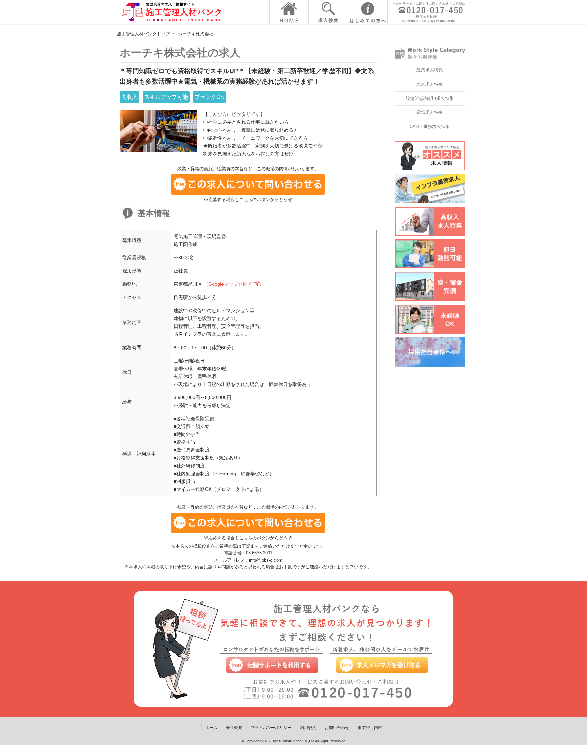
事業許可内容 (370, 728)
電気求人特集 (429, 112)
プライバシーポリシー (271, 728)
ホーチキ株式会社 (195, 33)
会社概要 (234, 728)
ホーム (211, 728)
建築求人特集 (429, 69)
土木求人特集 (429, 84)
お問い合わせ (337, 728)
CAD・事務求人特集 (430, 126)
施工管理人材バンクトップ (143, 33)
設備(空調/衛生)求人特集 (430, 98)
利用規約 (308, 728)
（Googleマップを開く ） (233, 284)
